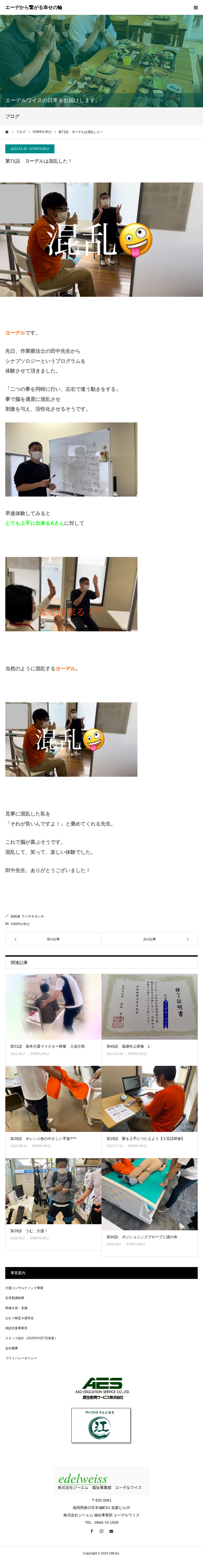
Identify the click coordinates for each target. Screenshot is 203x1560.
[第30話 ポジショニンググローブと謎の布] (150, 1194)
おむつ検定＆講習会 (19, 1318)
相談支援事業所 (16, 1328)
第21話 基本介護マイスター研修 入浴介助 (47, 1046)
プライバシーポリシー (21, 1358)
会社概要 (11, 1348)
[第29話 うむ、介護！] (53, 1191)
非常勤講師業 (14, 1298)
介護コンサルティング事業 (24, 1288)
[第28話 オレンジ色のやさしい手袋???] (53, 1099)
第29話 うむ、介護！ (29, 1231)
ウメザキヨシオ (33, 916)
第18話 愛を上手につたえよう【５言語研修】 (146, 1138)
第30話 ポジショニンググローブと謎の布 (142, 1237)
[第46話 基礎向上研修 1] (150, 1007)
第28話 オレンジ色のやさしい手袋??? (43, 1138)
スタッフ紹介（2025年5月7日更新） (31, 1338)
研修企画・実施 (16, 1308)
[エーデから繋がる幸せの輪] (33, 8)
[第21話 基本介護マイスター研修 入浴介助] (53, 1007)
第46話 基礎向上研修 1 (128, 1046)
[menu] (195, 7)
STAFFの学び (39, 149)
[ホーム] (7, 132)
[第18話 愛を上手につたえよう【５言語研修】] (150, 1099)
